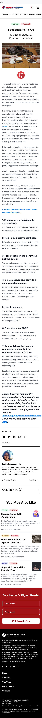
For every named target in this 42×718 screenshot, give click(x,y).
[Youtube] (14, 666)
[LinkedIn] (10, 666)
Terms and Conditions (27, 706)
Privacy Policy (6, 706)
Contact (6, 691)
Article (15, 24)
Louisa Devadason (23, 35)
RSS (37, 706)
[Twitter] (7, 666)
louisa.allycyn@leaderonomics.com (21, 415)
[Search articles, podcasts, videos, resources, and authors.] (32, 8)
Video (5, 563)
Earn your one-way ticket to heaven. (14, 661)
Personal (26, 24)
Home (4, 673)
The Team (6, 682)
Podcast (6, 535)
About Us (6, 677)
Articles (15, 14)
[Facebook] (3, 666)
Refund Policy (16, 706)
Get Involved (8, 686)
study (4, 126)
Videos (32, 14)
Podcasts (23, 14)
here (4, 422)
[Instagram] (17, 666)
